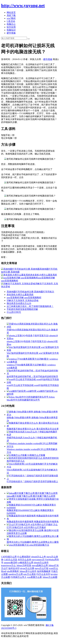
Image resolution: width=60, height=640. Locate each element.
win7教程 (11, 18)
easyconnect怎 (38, 559)
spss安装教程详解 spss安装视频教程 (24, 297)
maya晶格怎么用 (40, 565)
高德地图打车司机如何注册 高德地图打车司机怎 (30, 291)
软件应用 (11, 27)
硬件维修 (11, 33)
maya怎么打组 (41, 568)
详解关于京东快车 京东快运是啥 (23, 300)
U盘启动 (11, 21)
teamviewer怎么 (8, 565)
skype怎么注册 (27, 568)
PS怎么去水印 (43, 574)
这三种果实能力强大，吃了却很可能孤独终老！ (30, 306)
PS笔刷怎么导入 (19, 577)
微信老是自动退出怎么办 (19, 303)
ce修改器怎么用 (25, 562)
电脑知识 (11, 30)
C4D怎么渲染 (10, 559)
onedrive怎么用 (15, 574)
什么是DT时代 (14, 312)
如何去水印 (14, 568)
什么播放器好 (24, 556)
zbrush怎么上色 (38, 556)
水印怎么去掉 (24, 559)
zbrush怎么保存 (41, 562)
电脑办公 (11, 24)
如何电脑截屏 (44, 571)
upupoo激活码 (10, 562)
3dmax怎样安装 (23, 565)
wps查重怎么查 (34, 577)
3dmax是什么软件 (28, 571)
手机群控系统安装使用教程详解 (22, 309)
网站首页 (11, 12)
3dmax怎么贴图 (49, 577)
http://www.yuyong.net (23, 5)
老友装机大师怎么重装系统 (20, 294)
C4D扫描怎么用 (9, 556)
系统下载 (11, 15)
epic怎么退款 (29, 574)
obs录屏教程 (13, 571)
